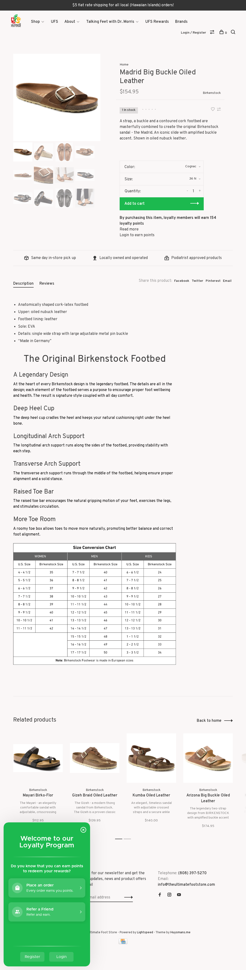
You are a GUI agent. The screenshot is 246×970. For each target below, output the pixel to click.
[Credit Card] (123, 943)
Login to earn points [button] (137, 235)
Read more (129, 229)
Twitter (197, 281)
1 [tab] (120, 839)
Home (124, 65)
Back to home (209, 720)
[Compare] (212, 33)
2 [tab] (129, 839)
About (69, 21)
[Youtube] (179, 895)
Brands (181, 21)
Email (227, 281)
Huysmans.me (180, 932)
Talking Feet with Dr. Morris (110, 21)
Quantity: (133, 191)
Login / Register (193, 33)
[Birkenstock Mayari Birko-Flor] (38, 758)
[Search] (233, 33)
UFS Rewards (157, 21)
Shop (35, 21)
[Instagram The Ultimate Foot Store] (169, 895)
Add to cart (134, 203)
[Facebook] (160, 895)
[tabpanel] (57, 97)
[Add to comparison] (219, 110)
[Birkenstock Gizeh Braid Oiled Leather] (94, 758)
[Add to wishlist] (213, 110)
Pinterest (213, 281)
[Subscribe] (127, 897)
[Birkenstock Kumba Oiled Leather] (151, 758)
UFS (54, 21)
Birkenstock (212, 93)
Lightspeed (145, 932)
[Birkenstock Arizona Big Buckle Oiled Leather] (208, 758)
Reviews (46, 283)
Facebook (181, 281)
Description (23, 283)
